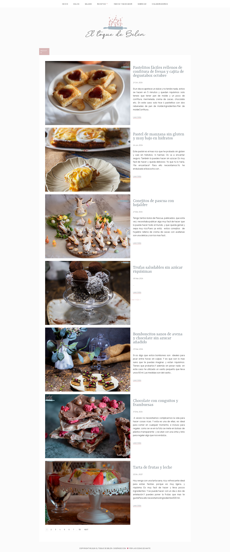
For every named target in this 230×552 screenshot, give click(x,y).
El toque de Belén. (104, 548)
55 (80, 529)
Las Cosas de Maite (142, 548)
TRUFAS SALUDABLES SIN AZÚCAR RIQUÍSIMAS (157, 269)
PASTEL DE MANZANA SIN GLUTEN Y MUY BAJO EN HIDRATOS (158, 136)
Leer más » (135, 299)
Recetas (101, 4)
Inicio (65, 4)
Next (86, 529)
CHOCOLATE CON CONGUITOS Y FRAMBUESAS (155, 403)
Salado (88, 4)
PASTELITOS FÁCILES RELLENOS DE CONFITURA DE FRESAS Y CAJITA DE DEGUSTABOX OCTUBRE (158, 71)
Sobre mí (142, 4)
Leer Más (137, 117)
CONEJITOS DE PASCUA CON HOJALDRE (153, 203)
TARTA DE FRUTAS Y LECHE (152, 467)
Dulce (76, 4)
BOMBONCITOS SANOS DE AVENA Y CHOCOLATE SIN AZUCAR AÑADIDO (157, 338)
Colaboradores (160, 4)
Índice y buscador (123, 4)
